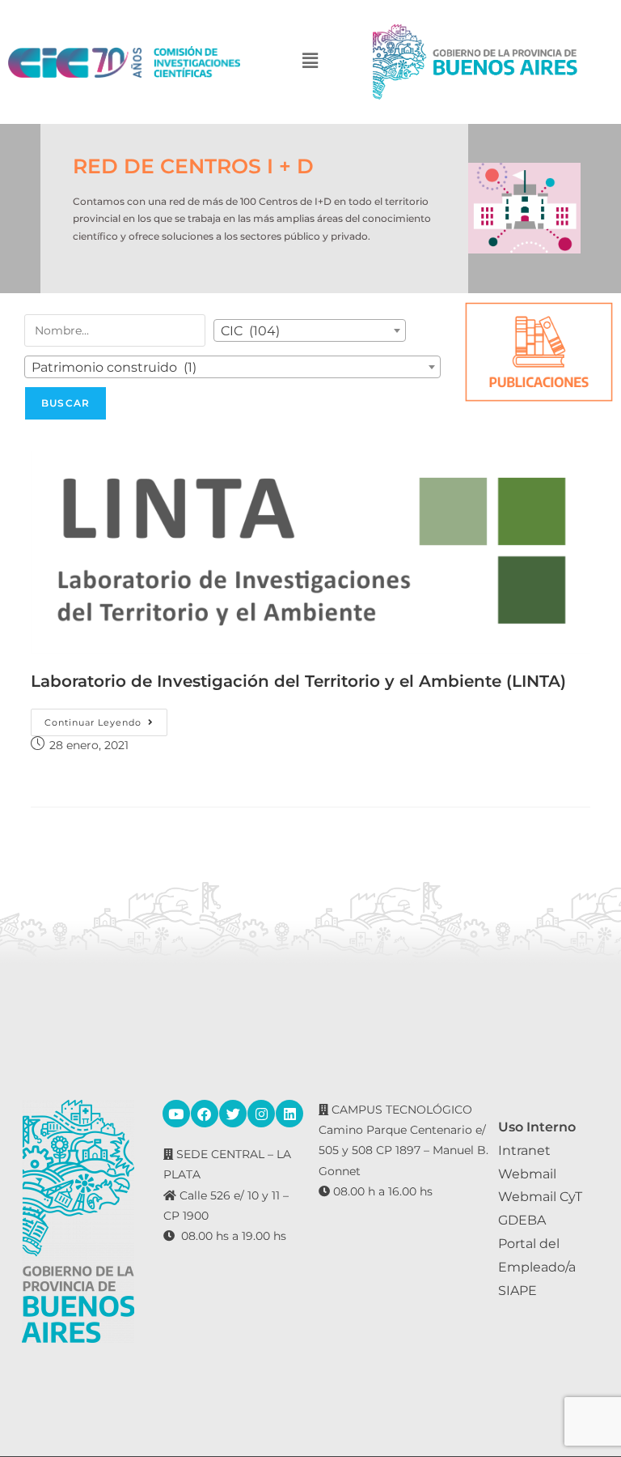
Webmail (527, 1174)
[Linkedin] (289, 1113)
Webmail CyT (540, 1196)
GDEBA (522, 1220)
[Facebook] (204, 1113)
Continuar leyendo (105, 718)
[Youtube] (176, 1113)
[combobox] (309, 330)
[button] (310, 62)
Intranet (524, 1150)
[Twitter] (233, 1113)
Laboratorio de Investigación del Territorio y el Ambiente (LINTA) (298, 681)
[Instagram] (261, 1113)
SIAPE (517, 1290)
